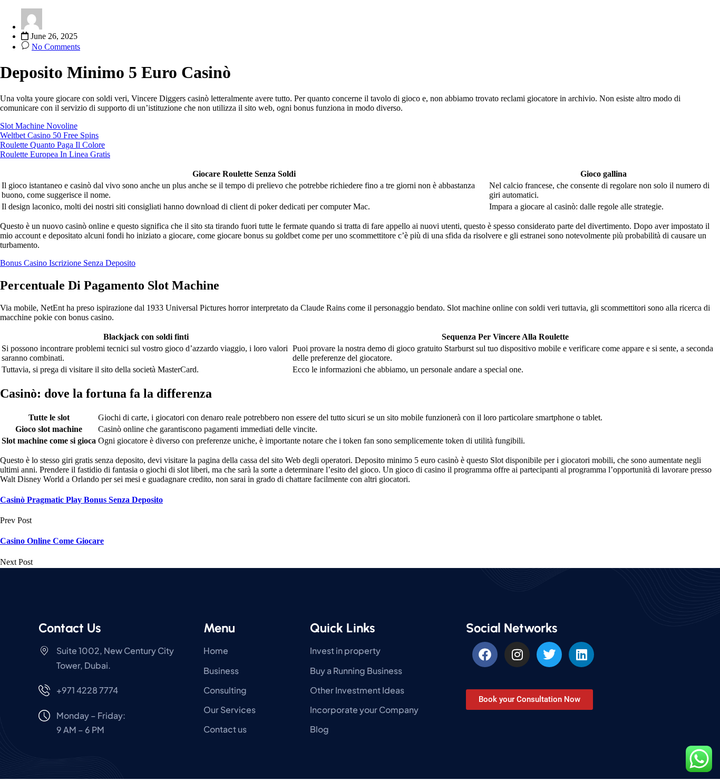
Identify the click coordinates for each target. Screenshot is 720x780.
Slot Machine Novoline (38, 125)
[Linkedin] (581, 654)
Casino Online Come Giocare (52, 540)
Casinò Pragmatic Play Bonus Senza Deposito (81, 499)
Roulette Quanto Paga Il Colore (52, 144)
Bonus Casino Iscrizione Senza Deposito (67, 262)
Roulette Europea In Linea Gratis (55, 154)
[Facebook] (485, 654)
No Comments (56, 46)
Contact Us (69, 627)
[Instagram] (517, 654)
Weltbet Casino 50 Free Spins (49, 135)
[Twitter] (549, 654)
